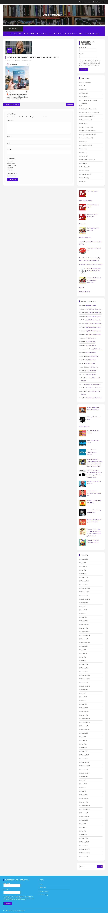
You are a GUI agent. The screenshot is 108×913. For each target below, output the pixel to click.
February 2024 (85, 668)
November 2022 (85, 722)
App (82, 86)
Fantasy (83, 123)
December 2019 (85, 849)
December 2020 (85, 805)
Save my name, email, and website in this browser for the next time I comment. (11, 164)
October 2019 (85, 856)
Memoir (83, 156)
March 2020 (84, 838)
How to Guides (85, 145)
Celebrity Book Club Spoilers (92, 34)
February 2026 (85, 581)
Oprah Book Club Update (12, 104)
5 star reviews (85, 82)
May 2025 (83, 613)
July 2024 (83, 650)
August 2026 (84, 559)
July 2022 (83, 737)
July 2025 (83, 606)
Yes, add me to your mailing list (12, 175)
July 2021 (83, 780)
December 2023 (85, 675)
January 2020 (85, 845)
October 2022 (85, 726)
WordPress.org (44, 895)
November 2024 (85, 635)
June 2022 (84, 740)
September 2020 (85, 816)
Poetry (83, 163)
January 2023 (85, 715)
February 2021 (85, 798)
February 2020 (85, 842)
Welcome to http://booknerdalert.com (96, 1)
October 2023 (85, 682)
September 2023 (85, 686)
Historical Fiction (85, 138)
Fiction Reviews (58, 34)
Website (9, 150)
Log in (41, 884)
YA (82, 181)
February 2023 (85, 711)
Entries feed (43, 887)
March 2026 (84, 577)
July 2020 (83, 823)
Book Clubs (84, 96)
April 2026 (84, 573)
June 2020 (84, 827)
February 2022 (85, 755)
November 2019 (85, 852)
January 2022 (85, 758)
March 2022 (84, 751)
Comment (10, 120)
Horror (83, 141)
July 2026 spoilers (91, 338)
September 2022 (85, 729)
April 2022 (84, 747)
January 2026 (85, 584)
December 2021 (85, 762)
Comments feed (44, 891)
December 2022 (85, 718)
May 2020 (83, 831)
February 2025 (85, 624)
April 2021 (84, 791)
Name (9, 136)
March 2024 (84, 664)
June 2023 (84, 697)
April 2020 (84, 834)
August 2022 (84, 733)
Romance (83, 170)
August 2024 (84, 646)
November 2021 (85, 766)
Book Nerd (11, 60)
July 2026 (83, 563)
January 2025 (85, 628)
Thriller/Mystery (85, 174)
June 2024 (84, 653)
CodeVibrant (22, 910)
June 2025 (84, 610)
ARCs (80, 34)
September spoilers (91, 305)
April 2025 (84, 617)
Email (9, 143)
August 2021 (84, 776)
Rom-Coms (84, 167)
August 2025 (84, 602)
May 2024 (83, 657)
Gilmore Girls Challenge (87, 130)
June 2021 (84, 784)
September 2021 (85, 773)
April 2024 (84, 660)
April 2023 (84, 704)
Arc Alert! (69, 104)
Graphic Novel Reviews (87, 134)
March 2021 (84, 795)
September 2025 (85, 599)
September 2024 (85, 642)
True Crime (84, 178)
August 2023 (84, 689)
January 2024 (85, 671)
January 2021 (85, 802)
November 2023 (85, 679)
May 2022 (83, 744)
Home (6, 34)
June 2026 (84, 566)
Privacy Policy (82, 1)
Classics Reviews (86, 120)
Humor (83, 149)
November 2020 (85, 809)
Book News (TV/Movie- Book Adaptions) (35, 34)
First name (82, 47)
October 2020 (85, 813)
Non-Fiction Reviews (71, 34)
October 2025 (85, 595)
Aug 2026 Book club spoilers (94, 309)
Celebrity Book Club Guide (88, 109)
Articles (83, 93)
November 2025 (85, 592)
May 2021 (83, 787)
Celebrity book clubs (16, 34)
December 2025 (85, 588)
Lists (50, 34)
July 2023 (83, 693)
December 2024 (85, 631)
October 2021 (85, 769)
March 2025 (84, 621)
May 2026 (83, 570)
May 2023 (83, 700)
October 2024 (85, 639)
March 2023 (84, 708)
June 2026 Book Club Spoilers (92, 384)
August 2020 (84, 820)
